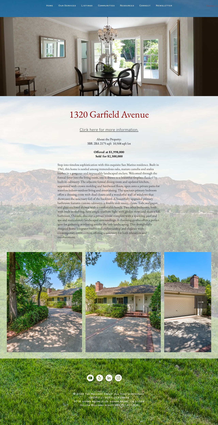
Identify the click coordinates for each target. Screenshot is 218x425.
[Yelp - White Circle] (99, 377)
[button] (87, 6)
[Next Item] (200, 302)
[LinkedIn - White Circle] (109, 377)
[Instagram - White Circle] (118, 377)
